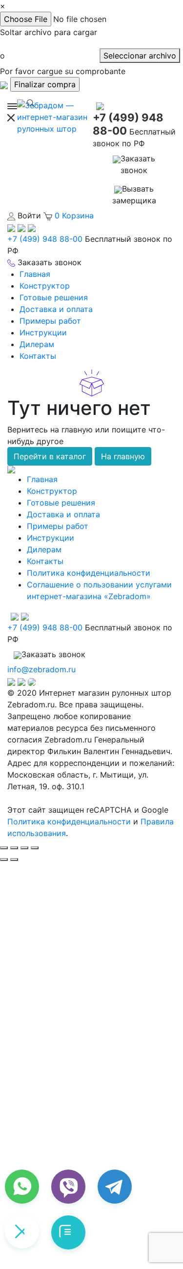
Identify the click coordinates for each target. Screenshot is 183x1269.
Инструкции (43, 332)
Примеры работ (50, 321)
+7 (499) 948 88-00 (44, 239)
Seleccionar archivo (139, 55)
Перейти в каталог (50, 456)
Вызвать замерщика (134, 194)
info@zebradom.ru (41, 669)
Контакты (38, 356)
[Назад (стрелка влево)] (4, 859)
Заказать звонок (138, 164)
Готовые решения (54, 297)
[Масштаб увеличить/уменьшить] (35, 847)
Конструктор (45, 286)
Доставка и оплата (56, 309)
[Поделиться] (14, 847)
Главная (35, 274)
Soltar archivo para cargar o (48, 43)
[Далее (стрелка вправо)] (14, 859)
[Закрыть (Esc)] (4, 847)
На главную (123, 456)
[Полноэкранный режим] (24, 847)
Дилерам (37, 344)
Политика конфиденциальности (88, 573)
